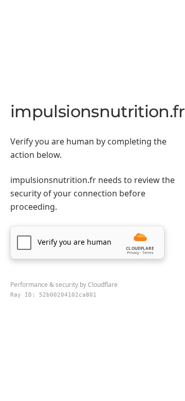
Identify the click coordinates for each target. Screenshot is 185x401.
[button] (87, 242)
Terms (147, 252)
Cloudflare (103, 284)
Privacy (133, 252)
